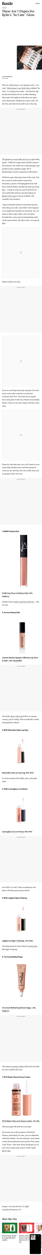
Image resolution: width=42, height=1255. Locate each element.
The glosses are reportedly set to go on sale (18, 159)
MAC (31, 941)
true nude (9, 1126)
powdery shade (18, 1066)
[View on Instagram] (21, 252)
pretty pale (33, 946)
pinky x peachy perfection (24, 602)
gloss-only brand (17, 716)
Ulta (37, 1121)
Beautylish (17, 660)
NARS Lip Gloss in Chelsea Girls (15, 593)
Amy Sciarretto (7, 76)
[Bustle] (7, 3)
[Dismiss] (38, 1236)
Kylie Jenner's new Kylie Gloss (18, 88)
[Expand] (32, 1236)
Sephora (5, 596)
